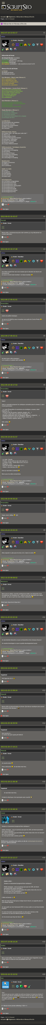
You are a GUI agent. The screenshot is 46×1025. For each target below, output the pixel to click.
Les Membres (6, 121)
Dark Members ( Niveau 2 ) (10, 100)
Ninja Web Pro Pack (16, 198)
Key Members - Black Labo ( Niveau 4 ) (13, 77)
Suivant (12, 19)
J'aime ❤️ (6, 204)
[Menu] (3, 3)
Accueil (3, 17)
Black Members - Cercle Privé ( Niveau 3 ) (14, 88)
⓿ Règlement (11, 17)
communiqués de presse (35, 841)
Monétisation (6, 161)
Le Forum (5, 71)
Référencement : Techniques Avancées (14, 147)
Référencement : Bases (9, 132)
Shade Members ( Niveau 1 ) (10, 110)
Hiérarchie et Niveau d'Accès (25, 17)
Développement (6, 180)
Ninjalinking (10, 200)
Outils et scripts (6, 169)
